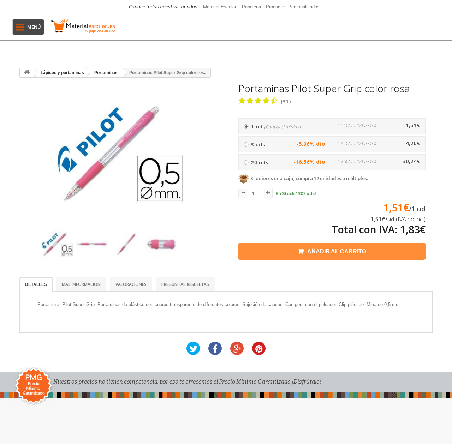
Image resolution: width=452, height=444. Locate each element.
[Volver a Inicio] (27, 72)
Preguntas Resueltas (185, 284)
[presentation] (27, 247)
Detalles (36, 284)
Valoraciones (131, 284)
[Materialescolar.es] (83, 26)
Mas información (81, 284)
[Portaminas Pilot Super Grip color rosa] (57, 244)
